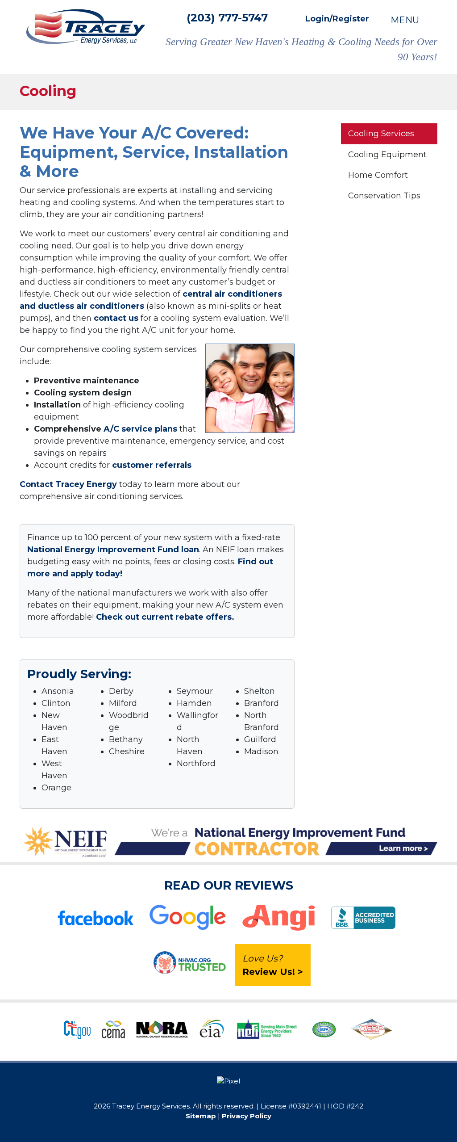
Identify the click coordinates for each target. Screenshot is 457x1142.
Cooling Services (381, 134)
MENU (406, 20)
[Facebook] (221, 1094)
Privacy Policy (246, 1116)
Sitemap (201, 1116)
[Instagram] (236, 1094)
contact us (116, 318)
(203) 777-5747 (227, 17)
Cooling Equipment (387, 155)
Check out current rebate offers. (165, 617)
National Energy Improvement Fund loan (113, 549)
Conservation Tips (384, 196)
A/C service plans (140, 429)
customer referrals (151, 465)
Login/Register (336, 19)
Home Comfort (378, 175)
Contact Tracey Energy (68, 484)
